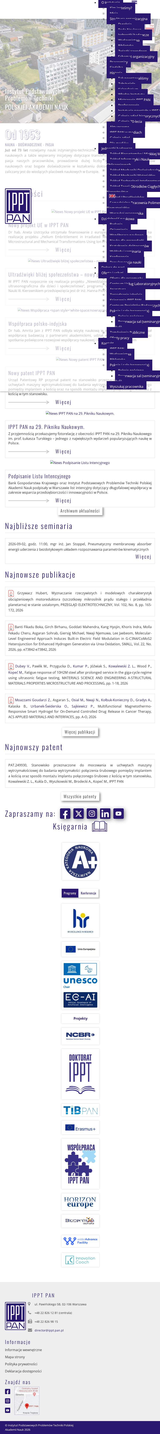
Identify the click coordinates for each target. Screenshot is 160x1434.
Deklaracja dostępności (23, 1371)
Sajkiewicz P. (83, 706)
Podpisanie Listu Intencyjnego (39, 476)
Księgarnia (70, 826)
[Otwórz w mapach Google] (26, 1400)
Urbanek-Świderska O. (49, 706)
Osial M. (77, 700)
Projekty (81, 1018)
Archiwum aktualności (80, 510)
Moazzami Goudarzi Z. (33, 700)
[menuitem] (136, 56)
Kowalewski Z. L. (122, 666)
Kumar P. (80, 666)
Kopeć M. (15, 672)
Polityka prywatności (21, 1364)
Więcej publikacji (80, 732)
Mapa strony (15, 1357)
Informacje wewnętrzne (23, 1350)
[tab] (70, 893)
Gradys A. (143, 700)
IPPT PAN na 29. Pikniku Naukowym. (46, 426)
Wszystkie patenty (80, 796)
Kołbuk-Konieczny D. (117, 700)
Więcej (63, 402)
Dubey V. (22, 666)
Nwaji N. (92, 700)
